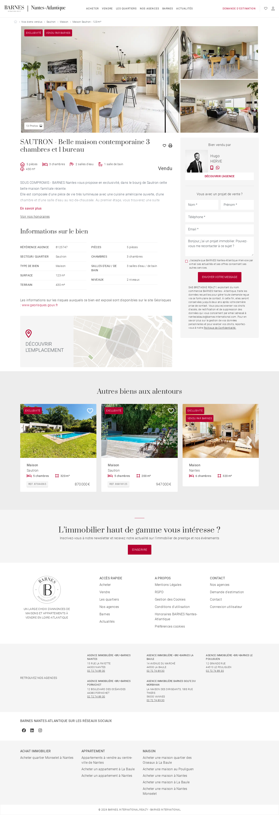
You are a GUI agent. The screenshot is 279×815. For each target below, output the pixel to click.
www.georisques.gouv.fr (40, 305)
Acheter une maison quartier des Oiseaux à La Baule (167, 760)
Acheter (92, 8)
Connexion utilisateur (226, 607)
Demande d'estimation (239, 8)
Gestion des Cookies (170, 599)
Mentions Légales (168, 585)
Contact (216, 599)
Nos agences (149, 8)
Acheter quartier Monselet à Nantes (47, 758)
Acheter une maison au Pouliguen (168, 769)
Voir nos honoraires (35, 217)
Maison (64, 21)
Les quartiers (126, 8)
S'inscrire (139, 549)
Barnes (167, 8)
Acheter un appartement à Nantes (106, 776)
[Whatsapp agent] (218, 168)
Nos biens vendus (31, 21)
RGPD (159, 592)
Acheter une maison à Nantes (165, 776)
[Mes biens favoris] (265, 8)
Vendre (107, 8)
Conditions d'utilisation (172, 607)
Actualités (184, 8)
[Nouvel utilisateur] (273, 8)
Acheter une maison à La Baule (166, 782)
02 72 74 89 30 (96, 670)
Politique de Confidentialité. (220, 327)
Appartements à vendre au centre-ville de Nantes (107, 760)
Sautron (51, 21)
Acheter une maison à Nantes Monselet (165, 791)
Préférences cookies (170, 626)
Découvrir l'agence (220, 176)
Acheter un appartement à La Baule (108, 769)
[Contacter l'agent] (211, 168)
